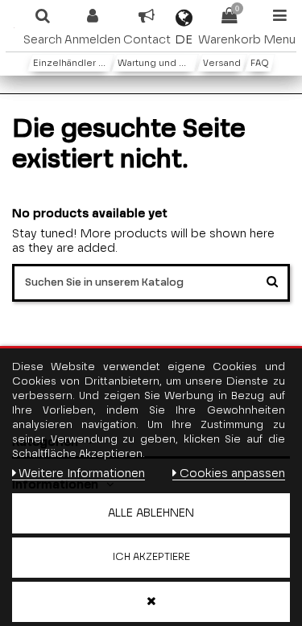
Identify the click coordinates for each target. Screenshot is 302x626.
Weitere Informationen (82, 473)
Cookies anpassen (232, 473)
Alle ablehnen (151, 513)
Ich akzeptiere (151, 557)
